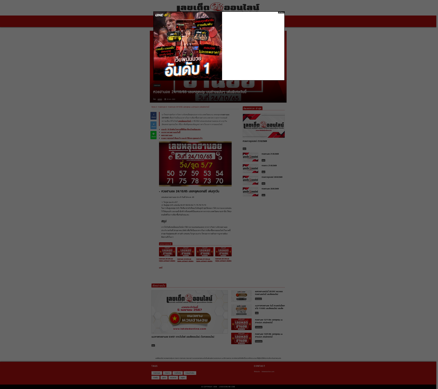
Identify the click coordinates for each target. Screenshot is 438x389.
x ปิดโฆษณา (281, 12)
